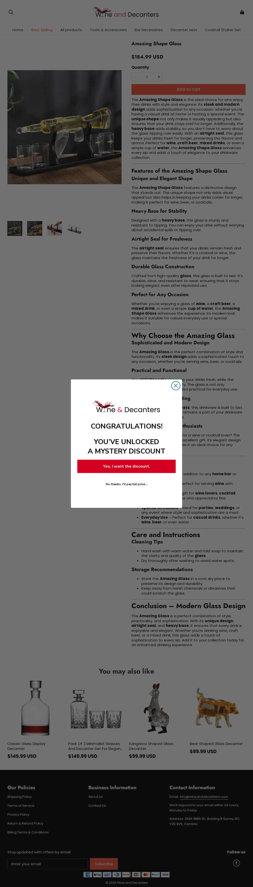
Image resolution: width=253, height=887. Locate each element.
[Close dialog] (175, 385)
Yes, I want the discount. (126, 466)
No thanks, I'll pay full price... (127, 484)
